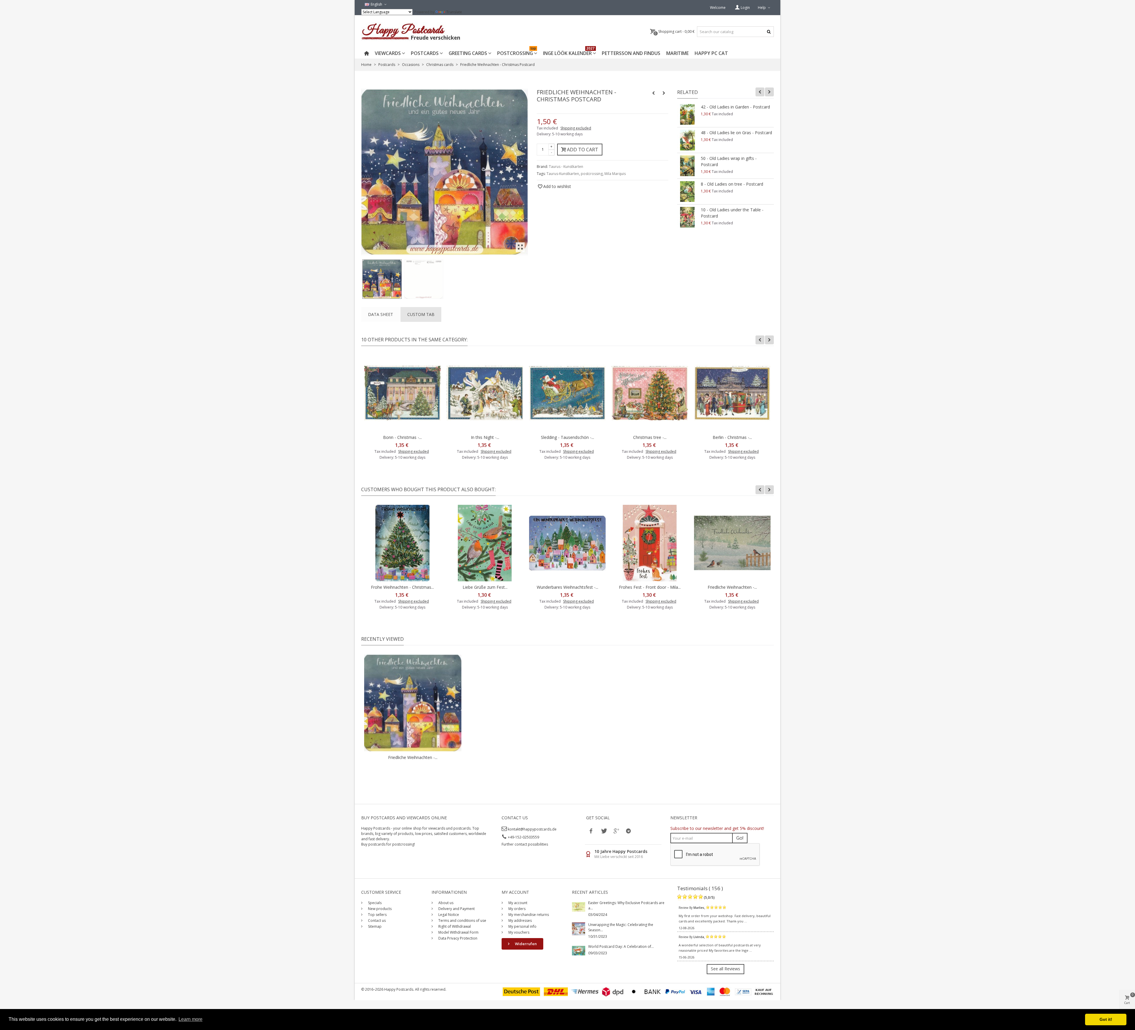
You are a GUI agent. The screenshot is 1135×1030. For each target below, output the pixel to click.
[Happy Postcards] (411, 31)
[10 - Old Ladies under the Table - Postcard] (687, 217)
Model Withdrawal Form (458, 932)
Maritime (677, 53)
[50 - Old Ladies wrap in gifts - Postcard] (687, 165)
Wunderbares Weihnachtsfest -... (567, 587)
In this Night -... (485, 437)
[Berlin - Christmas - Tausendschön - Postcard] (732, 393)
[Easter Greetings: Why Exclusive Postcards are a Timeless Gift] (578, 906)
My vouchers (518, 932)
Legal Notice (448, 914)
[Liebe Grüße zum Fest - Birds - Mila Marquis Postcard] (485, 543)
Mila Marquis (615, 173)
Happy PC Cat (711, 53)
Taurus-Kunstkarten (563, 173)
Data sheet (380, 314)
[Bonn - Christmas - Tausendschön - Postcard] (402, 393)
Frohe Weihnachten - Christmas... (402, 587)
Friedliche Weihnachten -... (732, 587)
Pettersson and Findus (631, 53)
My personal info (521, 926)
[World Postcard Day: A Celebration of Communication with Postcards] (578, 950)
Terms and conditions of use (461, 920)
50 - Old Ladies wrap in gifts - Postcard (729, 161)
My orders (516, 908)
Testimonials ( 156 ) (700, 888)
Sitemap (374, 926)
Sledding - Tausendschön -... (567, 437)
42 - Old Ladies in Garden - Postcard (735, 107)
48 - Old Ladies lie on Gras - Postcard (736, 132)
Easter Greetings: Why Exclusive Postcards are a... (626, 905)
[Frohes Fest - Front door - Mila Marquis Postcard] (650, 543)
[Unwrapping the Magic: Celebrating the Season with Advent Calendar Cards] (578, 928)
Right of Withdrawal (454, 926)
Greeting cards (468, 53)
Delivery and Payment (456, 908)
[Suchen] (769, 32)
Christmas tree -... (650, 437)
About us (445, 902)
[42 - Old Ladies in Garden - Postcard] (687, 114)
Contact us (376, 920)
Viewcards (388, 53)
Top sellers (377, 914)
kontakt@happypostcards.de (532, 829)
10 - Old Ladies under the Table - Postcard (732, 213)
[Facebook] (591, 831)
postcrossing (592, 173)
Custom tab (420, 314)
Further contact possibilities (525, 844)
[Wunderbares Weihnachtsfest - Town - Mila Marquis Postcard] (567, 543)
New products (379, 908)
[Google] (616, 831)
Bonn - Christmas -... (402, 437)
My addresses (519, 920)
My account (517, 902)
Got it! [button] (1106, 1019)
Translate (454, 11)
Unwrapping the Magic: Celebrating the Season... (620, 927)
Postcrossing (516, 52)
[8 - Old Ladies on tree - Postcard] (687, 191)
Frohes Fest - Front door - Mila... (650, 587)
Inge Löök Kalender (569, 52)
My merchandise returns (528, 914)
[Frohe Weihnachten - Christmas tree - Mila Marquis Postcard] (402, 543)
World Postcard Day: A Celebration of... (621, 946)
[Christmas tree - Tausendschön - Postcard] (650, 393)
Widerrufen (525, 943)
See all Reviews (725, 968)
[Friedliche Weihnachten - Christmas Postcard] (382, 279)
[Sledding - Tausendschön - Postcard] (567, 393)
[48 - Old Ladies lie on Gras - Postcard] (687, 140)
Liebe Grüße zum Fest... (485, 587)
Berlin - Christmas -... (732, 437)
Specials (374, 902)
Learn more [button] (190, 1019)
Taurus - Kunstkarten (566, 166)
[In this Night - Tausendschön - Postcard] (485, 393)
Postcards (425, 53)
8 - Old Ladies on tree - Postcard (732, 184)
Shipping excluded (575, 128)
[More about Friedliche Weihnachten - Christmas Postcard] (412, 703)
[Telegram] (628, 831)
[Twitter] (604, 831)
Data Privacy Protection (457, 938)
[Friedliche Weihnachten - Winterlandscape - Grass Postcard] (732, 543)
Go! (739, 838)
